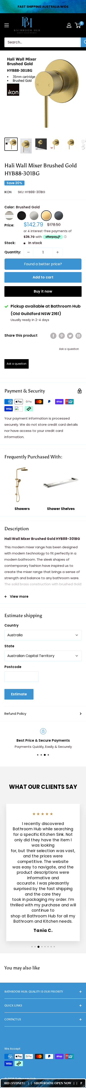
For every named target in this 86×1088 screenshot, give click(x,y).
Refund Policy (15, 713)
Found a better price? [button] (43, 264)
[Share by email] (78, 335)
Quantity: (12, 252)
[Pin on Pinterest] (62, 335)
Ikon (7, 192)
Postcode (12, 666)
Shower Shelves (61, 508)
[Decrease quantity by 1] (28, 252)
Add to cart (43, 277)
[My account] (69, 25)
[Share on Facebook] (53, 335)
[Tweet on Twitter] (70, 335)
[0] (78, 25)
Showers (22, 508)
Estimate (19, 694)
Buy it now (43, 291)
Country (11, 625)
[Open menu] (6, 25)
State (9, 646)
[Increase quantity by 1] (57, 252)
